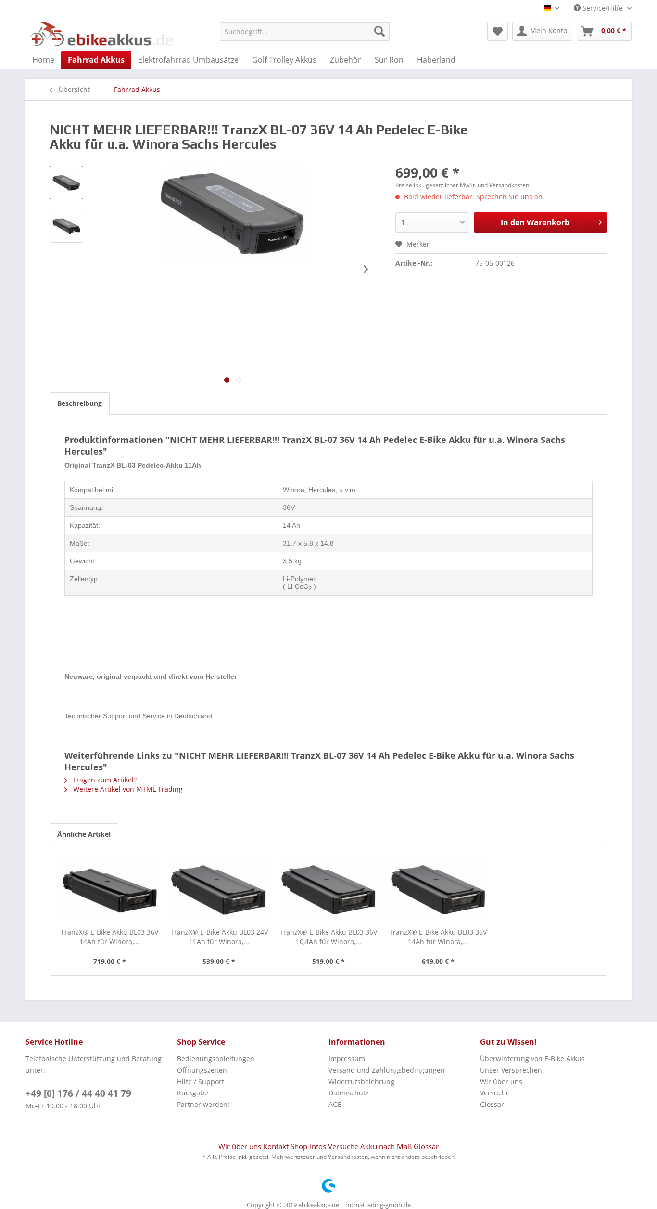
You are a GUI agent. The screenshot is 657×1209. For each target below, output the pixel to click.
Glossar (492, 1104)
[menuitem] (305, 31)
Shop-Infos (309, 1146)
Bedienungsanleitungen (215, 1058)
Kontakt (277, 1146)
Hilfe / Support (200, 1081)
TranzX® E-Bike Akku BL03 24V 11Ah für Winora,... (219, 936)
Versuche (495, 1092)
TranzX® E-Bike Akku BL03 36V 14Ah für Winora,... (109, 936)
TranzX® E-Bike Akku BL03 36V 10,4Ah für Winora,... (328, 936)
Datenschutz (348, 1092)
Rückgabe (192, 1092)
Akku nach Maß (387, 1146)
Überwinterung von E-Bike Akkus (532, 1058)
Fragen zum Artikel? (104, 779)
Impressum (346, 1058)
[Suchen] (379, 31)
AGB (335, 1104)
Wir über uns (501, 1081)
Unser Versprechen (511, 1070)
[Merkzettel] (497, 31)
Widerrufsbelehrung (361, 1081)
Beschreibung (79, 403)
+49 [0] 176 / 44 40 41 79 (78, 1093)
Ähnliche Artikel (84, 834)
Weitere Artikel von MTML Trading (127, 788)
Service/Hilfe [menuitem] (603, 8)
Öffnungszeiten (202, 1070)
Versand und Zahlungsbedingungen (386, 1070)
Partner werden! (203, 1104)
